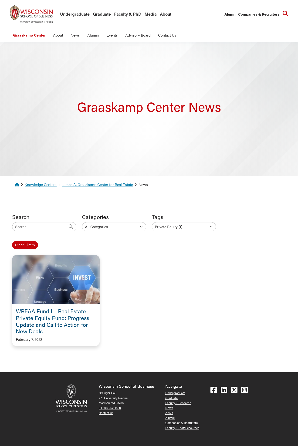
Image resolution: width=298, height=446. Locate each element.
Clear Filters (25, 244)
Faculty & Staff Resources (182, 428)
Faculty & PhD (127, 14)
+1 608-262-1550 (110, 407)
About (165, 14)
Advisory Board (138, 35)
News (75, 35)
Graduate (102, 14)
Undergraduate (75, 14)
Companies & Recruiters (258, 14)
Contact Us (167, 35)
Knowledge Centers (41, 184)
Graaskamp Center (29, 35)
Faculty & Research (178, 403)
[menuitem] (73, 14)
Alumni (230, 14)
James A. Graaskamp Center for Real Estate (97, 184)
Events (112, 35)
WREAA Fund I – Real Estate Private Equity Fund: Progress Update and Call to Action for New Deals (52, 321)
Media (151, 14)
